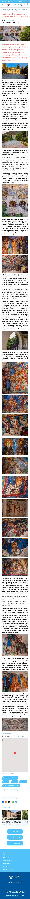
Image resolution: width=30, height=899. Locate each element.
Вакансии (7, 858)
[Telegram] (15, 802)
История (5, 782)
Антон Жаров (10, 20)
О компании (7, 852)
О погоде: (20, 1)
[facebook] (6, 886)
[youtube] (24, 886)
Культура (23, 782)
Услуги (6, 866)
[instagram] (9, 886)
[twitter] (13, 886)
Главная (4, 9)
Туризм (14, 782)
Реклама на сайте (9, 855)
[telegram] (17, 886)
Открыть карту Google (8, 773)
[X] (9, 802)
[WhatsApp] (12, 802)
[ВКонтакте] (3, 802)
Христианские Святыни (10, 778)
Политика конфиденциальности (15, 895)
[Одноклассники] (6, 802)
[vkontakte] (21, 886)
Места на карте (14, 9)
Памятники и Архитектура (11, 785)
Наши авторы (8, 861)
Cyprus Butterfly (19, 736)
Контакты (7, 863)
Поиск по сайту (8, 869)
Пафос (23, 9)
